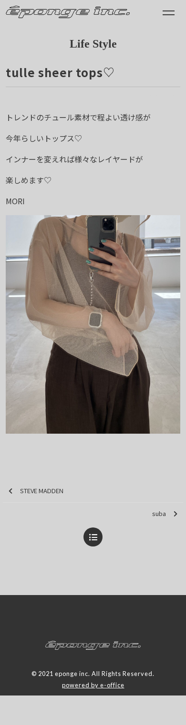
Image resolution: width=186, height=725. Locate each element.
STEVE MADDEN (41, 490)
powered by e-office (93, 685)
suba (159, 513)
